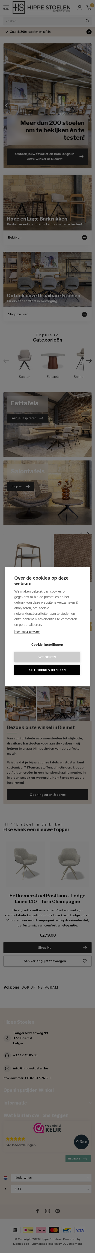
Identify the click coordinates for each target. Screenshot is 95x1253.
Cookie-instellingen (47, 644)
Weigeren (47, 657)
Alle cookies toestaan (47, 670)
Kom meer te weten (27, 631)
